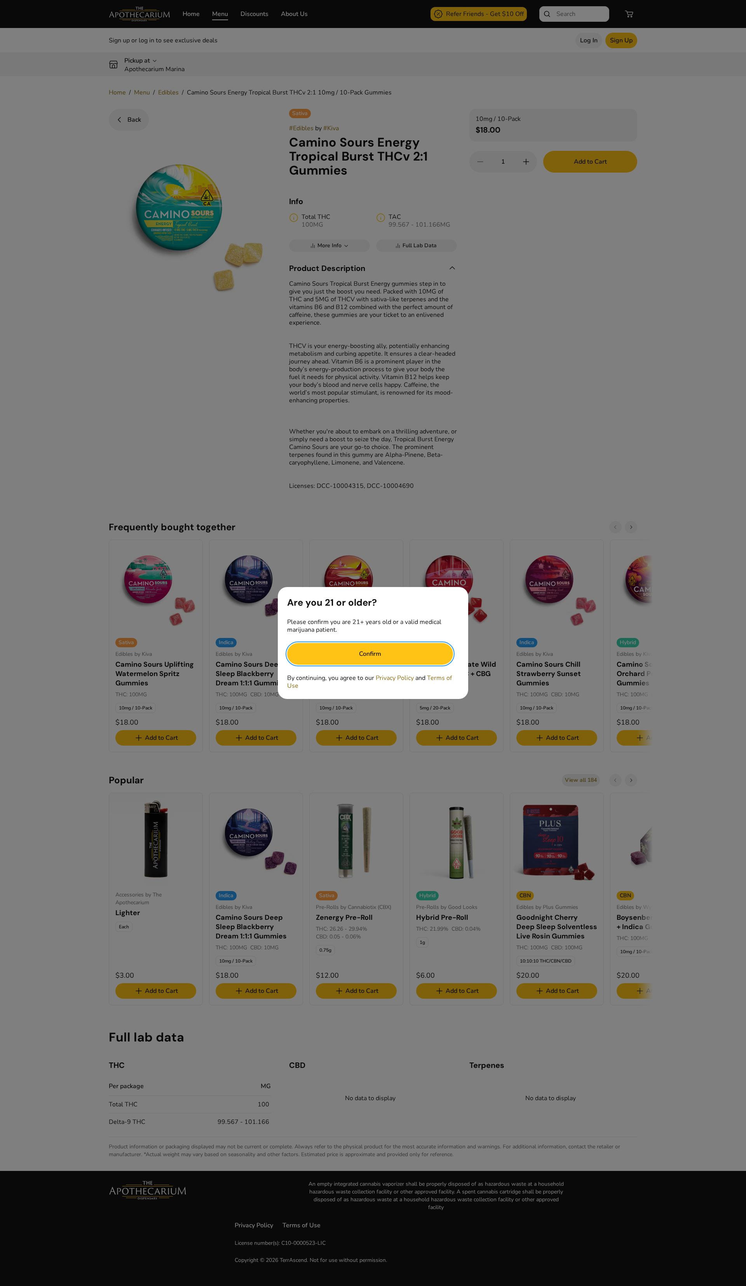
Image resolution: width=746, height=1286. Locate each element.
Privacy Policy (395, 678)
